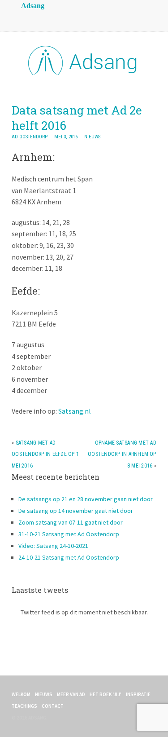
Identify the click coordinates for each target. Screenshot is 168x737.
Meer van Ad (71, 694)
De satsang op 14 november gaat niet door (75, 511)
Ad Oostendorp (29, 137)
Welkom (21, 694)
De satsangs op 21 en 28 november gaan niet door (85, 499)
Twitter (56, 18)
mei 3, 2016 (66, 137)
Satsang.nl (74, 410)
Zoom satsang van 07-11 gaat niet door (70, 522)
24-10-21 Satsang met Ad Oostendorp (68, 557)
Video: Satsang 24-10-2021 (53, 546)
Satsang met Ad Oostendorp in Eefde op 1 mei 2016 (45, 454)
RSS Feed (21, 18)
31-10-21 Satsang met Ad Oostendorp (68, 534)
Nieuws (92, 137)
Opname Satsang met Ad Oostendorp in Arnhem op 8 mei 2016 (122, 454)
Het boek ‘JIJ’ (105, 694)
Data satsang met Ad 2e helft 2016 (77, 117)
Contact (53, 706)
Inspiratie (138, 694)
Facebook (38, 18)
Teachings (24, 706)
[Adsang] (84, 73)
